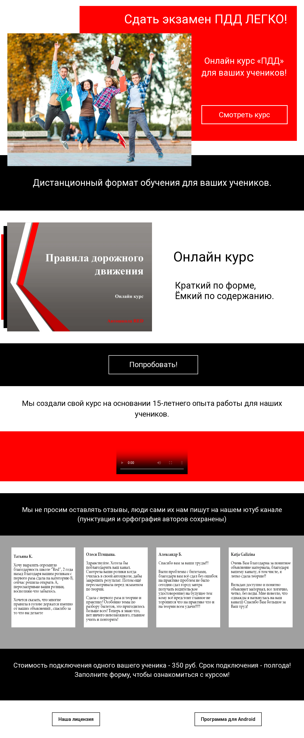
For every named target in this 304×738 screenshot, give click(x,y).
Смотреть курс (244, 114)
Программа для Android (228, 719)
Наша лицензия (76, 719)
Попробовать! (153, 364)
